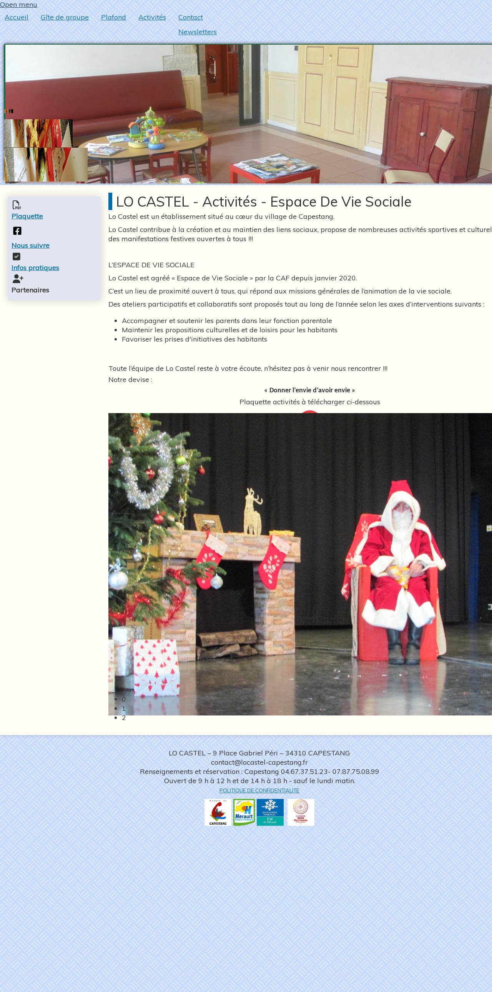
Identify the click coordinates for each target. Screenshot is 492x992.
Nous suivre (31, 245)
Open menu (18, 4)
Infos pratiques (35, 267)
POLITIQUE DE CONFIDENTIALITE (259, 790)
